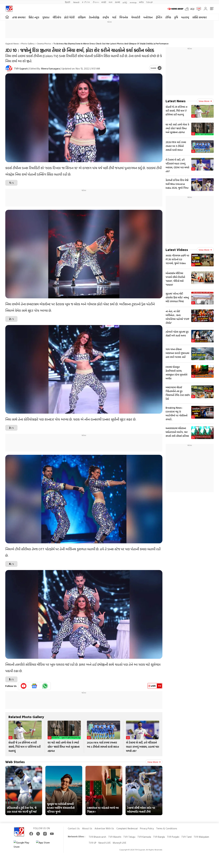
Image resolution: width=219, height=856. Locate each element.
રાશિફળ (82, 17)
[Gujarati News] (9, 8)
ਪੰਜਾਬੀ (117, 2)
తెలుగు (96, 2)
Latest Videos (177, 249)
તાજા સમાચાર (18, 17)
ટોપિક (168, 17)
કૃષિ (176, 17)
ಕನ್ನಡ (86, 2)
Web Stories (15, 761)
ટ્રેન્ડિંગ (159, 17)
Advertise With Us (104, 828)
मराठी (103, 2)
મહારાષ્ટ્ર (185, 17)
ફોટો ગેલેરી (69, 17)
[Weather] (187, 9)
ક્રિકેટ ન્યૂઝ (34, 17)
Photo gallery (27, 43)
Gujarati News (12, 43)
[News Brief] (175, 8)
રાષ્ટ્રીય (105, 17)
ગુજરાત (45, 17)
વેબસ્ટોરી (135, 17)
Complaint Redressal (127, 828)
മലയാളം (133, 2)
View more (152, 762)
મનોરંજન (148, 17)
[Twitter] (38, 834)
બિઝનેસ (123, 17)
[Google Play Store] (23, 844)
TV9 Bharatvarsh (97, 837)
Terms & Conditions (166, 828)
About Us (87, 828)
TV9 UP (92, 843)
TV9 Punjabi (173, 837)
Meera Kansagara (50, 68)
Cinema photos (44, 43)
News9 (76, 2)
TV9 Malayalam (201, 837)
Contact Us (74, 828)
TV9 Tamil (186, 837)
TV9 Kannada (144, 837)
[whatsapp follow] (45, 686)
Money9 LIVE (119, 843)
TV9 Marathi (114, 837)
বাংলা (110, 2)
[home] (7, 17)
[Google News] (34, 686)
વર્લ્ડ (114, 17)
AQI (192, 9)
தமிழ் (125, 2)
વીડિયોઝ (57, 17)
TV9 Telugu (129, 837)
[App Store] (45, 844)
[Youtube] (23, 686)
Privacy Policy (147, 828)
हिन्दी (68, 2)
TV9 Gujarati (21, 68)
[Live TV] (197, 9)
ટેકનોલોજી (94, 17)
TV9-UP (149, 2)
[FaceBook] (31, 834)
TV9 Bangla (159, 837)
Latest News (175, 101)
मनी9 (141, 2)
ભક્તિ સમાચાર (199, 17)
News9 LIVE (104, 843)
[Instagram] (45, 834)
